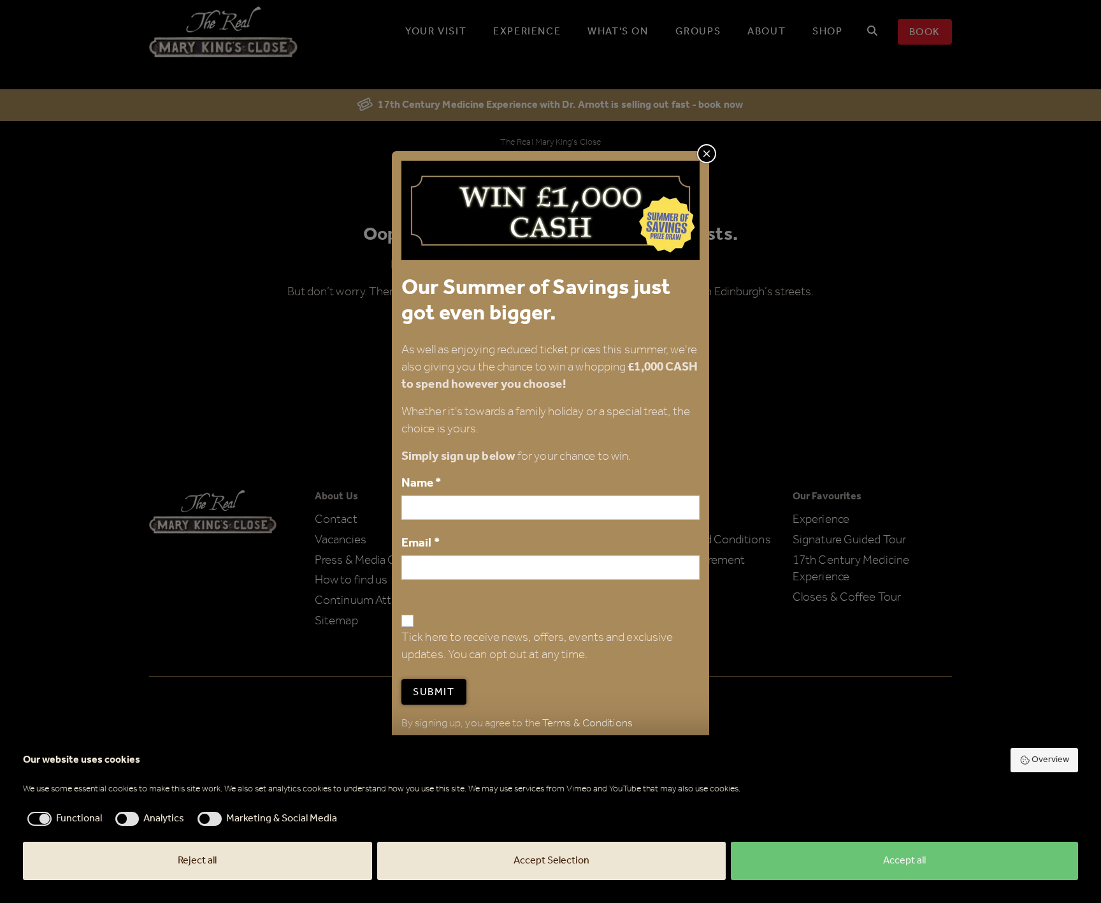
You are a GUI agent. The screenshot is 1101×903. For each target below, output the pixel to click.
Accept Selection (551, 860)
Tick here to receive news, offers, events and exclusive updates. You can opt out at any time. (537, 646)
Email (420, 543)
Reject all (197, 860)
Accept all (904, 860)
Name (421, 483)
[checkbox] (62, 818)
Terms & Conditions (587, 723)
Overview (1050, 759)
